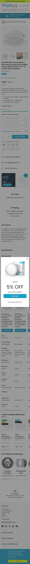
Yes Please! (15, 296)
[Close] (27, 259)
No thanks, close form (15, 302)
